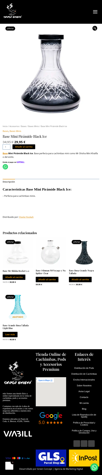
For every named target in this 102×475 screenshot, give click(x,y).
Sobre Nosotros (84, 385)
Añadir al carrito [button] (14, 277)
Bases (23, 126)
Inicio (5, 126)
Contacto (84, 397)
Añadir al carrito (24, 146)
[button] (94, 28)
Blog (84, 409)
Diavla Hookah (26, 217)
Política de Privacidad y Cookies (84, 424)
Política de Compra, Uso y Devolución (84, 432)
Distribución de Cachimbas (84, 374)
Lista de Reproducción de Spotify (84, 416)
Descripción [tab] (9, 181)
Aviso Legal (84, 391)
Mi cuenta (84, 403)
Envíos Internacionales (84, 380)
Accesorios (14, 126)
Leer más (10, 334)
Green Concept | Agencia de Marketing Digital (60, 468)
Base (5, 153)
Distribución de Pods (84, 368)
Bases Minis (33, 126)
